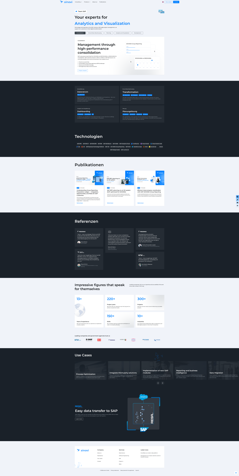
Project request (83, 70)
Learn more (79, 419)
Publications (102, 2)
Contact (176, 2)
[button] (78, 2)
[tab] (80, 33)
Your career (169, 2)
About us (94, 2)
